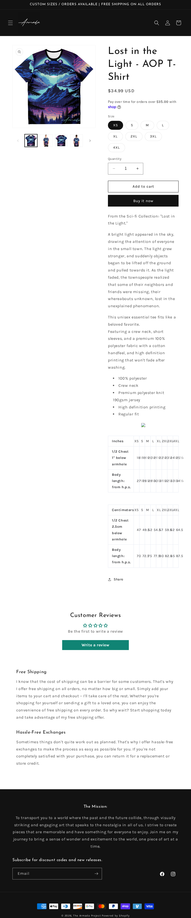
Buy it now (143, 201)
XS (115, 125)
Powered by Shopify (116, 915)
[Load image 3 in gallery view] (61, 140)
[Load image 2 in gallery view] (46, 140)
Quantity (114, 159)
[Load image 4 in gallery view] (76, 140)
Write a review (95, 645)
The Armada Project (87, 915)
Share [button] (118, 579)
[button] (10, 22)
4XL (116, 147)
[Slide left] (17, 140)
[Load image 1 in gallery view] (31, 140)
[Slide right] (90, 140)
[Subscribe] (96, 873)
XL (115, 136)
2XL (134, 136)
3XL (153, 136)
